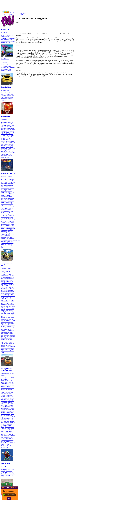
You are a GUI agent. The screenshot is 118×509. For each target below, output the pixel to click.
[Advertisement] (30, 7)
